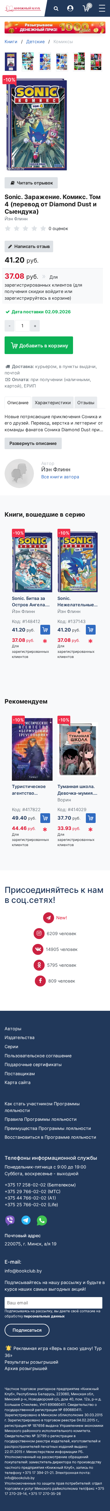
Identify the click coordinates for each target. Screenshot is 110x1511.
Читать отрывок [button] (34, 182)
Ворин (64, 799)
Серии (11, 1046)
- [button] (10, 325)
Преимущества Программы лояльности (48, 1128)
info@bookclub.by (23, 1270)
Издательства (20, 1037)
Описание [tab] (17, 402)
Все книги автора (60, 477)
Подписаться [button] (27, 1330)
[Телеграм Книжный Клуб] (25, 1220)
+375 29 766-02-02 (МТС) (33, 1191)
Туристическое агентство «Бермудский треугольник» (29, 790)
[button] (102, 8)
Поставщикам (20, 1073)
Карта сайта (18, 1082)
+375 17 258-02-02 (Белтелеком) (40, 1184)
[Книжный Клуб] (23, 8)
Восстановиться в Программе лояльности (50, 1137)
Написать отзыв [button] (31, 246)
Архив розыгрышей (26, 1368)
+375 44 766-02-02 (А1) (30, 1197)
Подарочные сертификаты (33, 1064)
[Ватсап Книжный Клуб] (41, 1220)
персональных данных (44, 1316)
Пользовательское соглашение (38, 1055)
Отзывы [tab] (85, 402)
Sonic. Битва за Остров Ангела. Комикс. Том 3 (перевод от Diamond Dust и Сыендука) (29, 602)
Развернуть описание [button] (33, 443)
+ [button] (35, 325)
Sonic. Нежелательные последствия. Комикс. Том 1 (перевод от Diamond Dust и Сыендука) (75, 602)
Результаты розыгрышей (31, 1362)
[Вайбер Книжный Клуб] (10, 1220)
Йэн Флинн (16, 218)
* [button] (45, 643)
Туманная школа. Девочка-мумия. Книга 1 (76, 790)
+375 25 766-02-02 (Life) (31, 1204)
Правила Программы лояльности (41, 1119)
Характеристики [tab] (53, 402)
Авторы (13, 1028)
